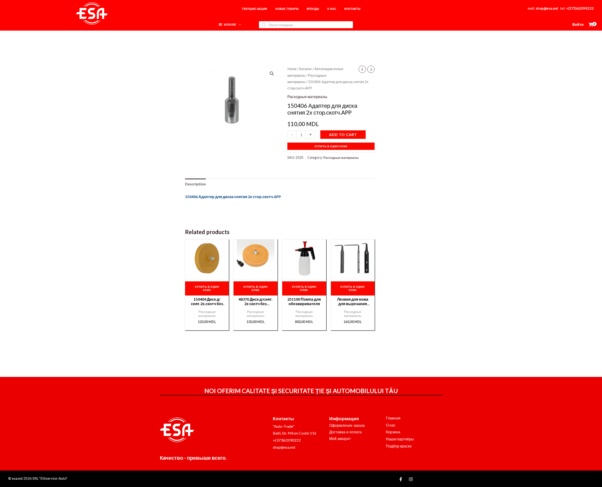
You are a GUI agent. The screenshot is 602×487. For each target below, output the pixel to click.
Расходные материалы (307, 96)
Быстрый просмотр (207, 273)
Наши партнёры (400, 439)
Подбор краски (399, 446)
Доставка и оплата (345, 432)
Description (195, 184)
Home (292, 69)
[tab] (195, 184)
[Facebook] (401, 479)
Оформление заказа (347, 425)
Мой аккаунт (340, 439)
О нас (391, 425)
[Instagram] (411, 479)
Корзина (393, 432)
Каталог (305, 69)
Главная (393, 418)
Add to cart (343, 134)
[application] (239, 23)
